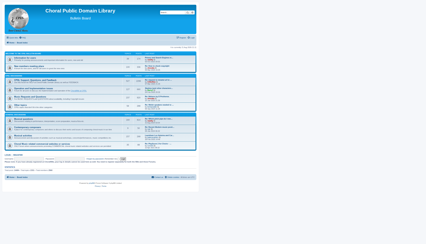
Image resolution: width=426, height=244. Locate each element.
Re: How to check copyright (157, 66)
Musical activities (23, 135)
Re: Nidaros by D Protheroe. (157, 97)
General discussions (15, 115)
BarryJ (150, 90)
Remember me (111, 159)
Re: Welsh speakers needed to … (159, 105)
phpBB (91, 183)
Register (18, 155)
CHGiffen (151, 82)
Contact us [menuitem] (158, 177)
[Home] (18, 19)
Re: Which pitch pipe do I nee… (159, 119)
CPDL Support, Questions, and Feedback (35, 80)
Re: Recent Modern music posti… (159, 127)
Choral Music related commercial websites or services (42, 144)
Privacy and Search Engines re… (159, 58)
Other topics (20, 105)
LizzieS (150, 146)
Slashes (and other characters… (159, 88)
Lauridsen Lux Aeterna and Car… (159, 135)
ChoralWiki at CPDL (79, 91)
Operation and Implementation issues (33, 88)
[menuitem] (22, 38)
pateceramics (152, 137)
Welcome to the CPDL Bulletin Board (23, 53)
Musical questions (23, 119)
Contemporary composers (27, 127)
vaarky (150, 60)
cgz (148, 129)
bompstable (152, 107)
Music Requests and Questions (30, 97)
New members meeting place (29, 66)
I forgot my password (94, 159)
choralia (150, 68)
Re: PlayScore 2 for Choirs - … (158, 144)
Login (8, 155)
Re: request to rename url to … (158, 80)
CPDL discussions (13, 76)
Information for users (25, 58)
